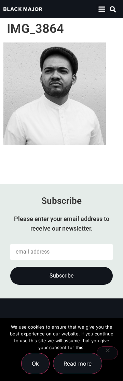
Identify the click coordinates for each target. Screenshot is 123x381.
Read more (78, 363)
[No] (107, 352)
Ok (35, 363)
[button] (101, 9)
